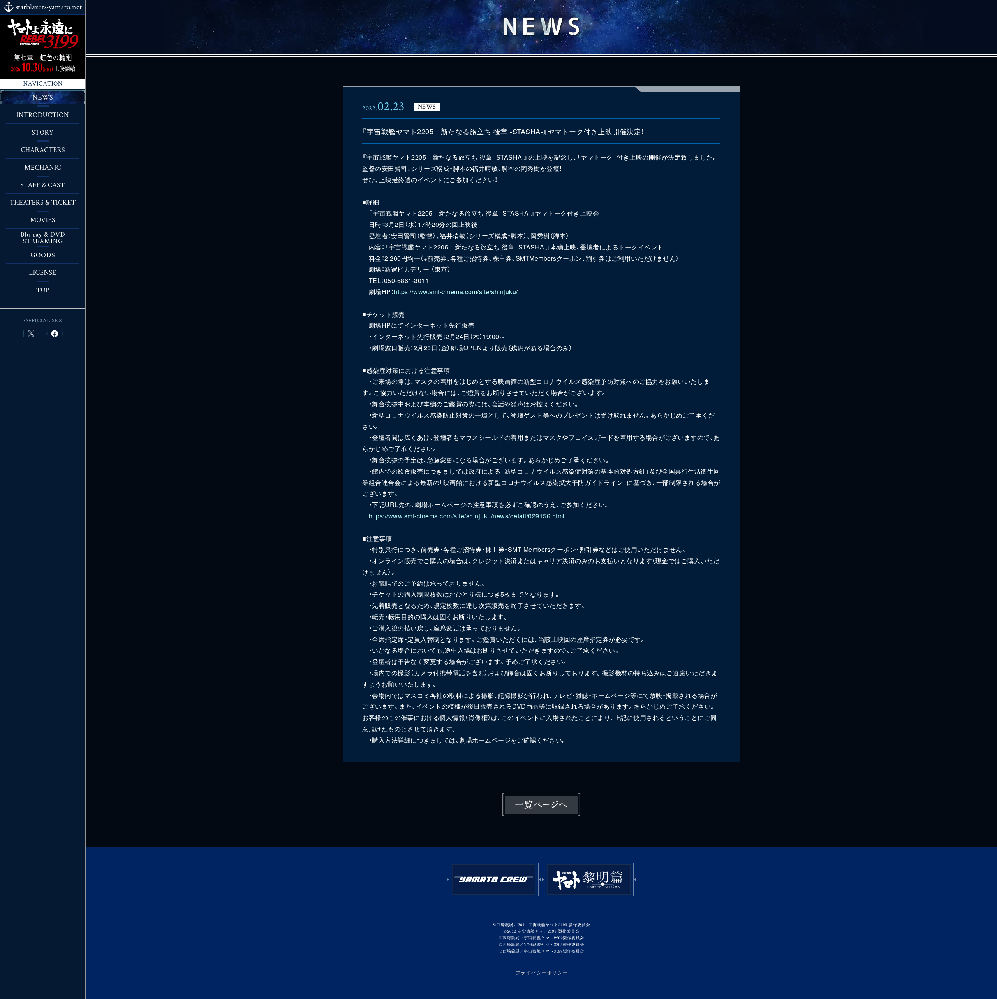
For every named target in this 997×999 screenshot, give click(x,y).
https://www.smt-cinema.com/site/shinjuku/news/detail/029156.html (467, 515)
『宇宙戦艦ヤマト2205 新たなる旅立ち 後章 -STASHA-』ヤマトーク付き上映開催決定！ (503, 131)
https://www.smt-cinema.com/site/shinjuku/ (456, 291)
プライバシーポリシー (541, 972)
